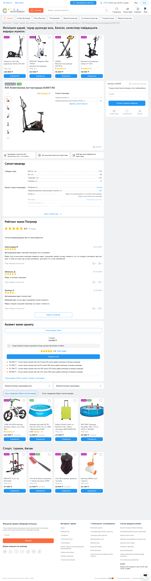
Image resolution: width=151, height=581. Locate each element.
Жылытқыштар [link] (70, 18)
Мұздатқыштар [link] (125, 18)
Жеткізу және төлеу (127, 535)
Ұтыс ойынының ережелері (129, 560)
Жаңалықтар (65, 531)
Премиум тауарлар (127, 546)
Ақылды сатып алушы (127, 543)
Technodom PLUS (67, 539)
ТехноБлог (64, 535)
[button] (116, 10)
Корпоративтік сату (97, 539)
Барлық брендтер (126, 550)
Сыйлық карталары (67, 552)
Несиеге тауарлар (67, 556)
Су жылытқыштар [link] (89, 18)
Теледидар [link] (54, 18)
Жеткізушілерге (95, 550)
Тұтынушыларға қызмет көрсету (101, 531)
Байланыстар (95, 543)
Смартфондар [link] (23, 18)
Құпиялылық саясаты (140, 578)
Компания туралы (96, 528)
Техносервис (65, 543)
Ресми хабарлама (123, 578)
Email (111, 94)
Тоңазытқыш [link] (108, 18)
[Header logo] (14, 10)
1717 (122, 564)
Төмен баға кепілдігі (139, 84)
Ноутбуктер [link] (39, 18)
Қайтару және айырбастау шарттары (133, 539)
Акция (63, 528)
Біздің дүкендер (96, 546)
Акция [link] (10, 18)
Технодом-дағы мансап (98, 535)
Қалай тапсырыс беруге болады (131, 528)
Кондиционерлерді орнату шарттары (133, 531)
